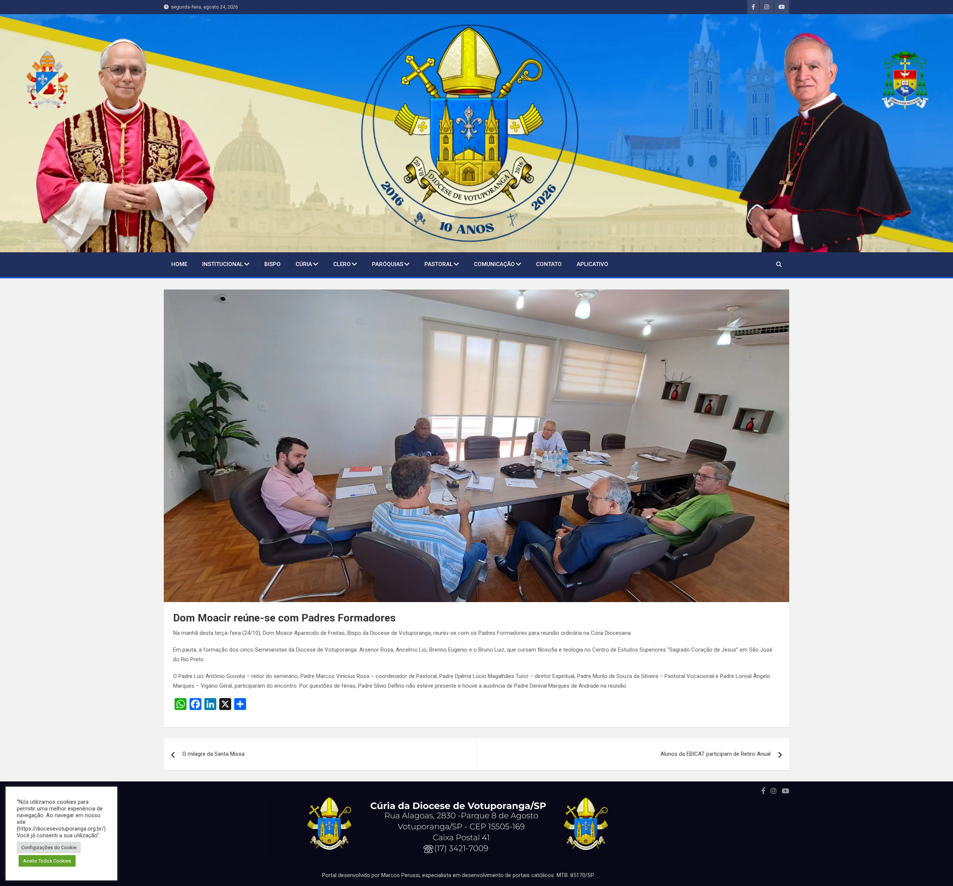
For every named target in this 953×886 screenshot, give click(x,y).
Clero (342, 264)
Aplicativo (592, 264)
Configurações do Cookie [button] (48, 847)
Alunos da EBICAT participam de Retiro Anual (715, 754)
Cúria (304, 264)
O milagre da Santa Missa (213, 754)
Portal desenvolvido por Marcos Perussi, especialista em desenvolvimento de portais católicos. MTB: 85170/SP (458, 875)
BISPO (272, 264)
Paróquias (387, 264)
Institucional (222, 264)
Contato (549, 264)
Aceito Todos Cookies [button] (47, 861)
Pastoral (438, 264)
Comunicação (494, 264)
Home (179, 264)
